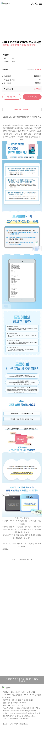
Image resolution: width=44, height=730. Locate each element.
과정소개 (17, 109)
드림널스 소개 (11, 679)
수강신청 (33, 97)
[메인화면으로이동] (5, 3)
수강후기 (26, 109)
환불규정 (22, 681)
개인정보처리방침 (31, 679)
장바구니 (13, 97)
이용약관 (20, 679)
